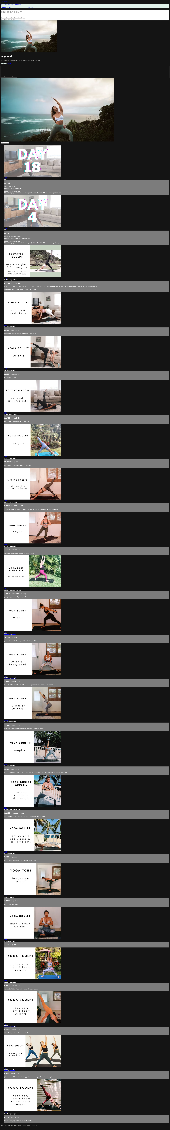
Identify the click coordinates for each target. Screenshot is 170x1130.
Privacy (10, 1125)
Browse (3, 18)
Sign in (23, 18)
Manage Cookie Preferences (25, 1125)
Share (9, 63)
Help (2, 1125)
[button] (1, 16)
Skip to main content (6, 1)
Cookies (14, 1125)
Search (8, 18)
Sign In (13, 19)
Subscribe (4, 63)
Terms (6, 1125)
